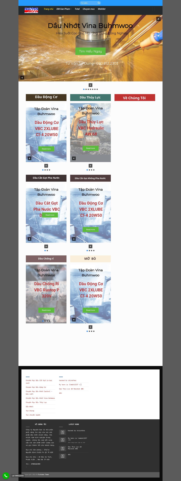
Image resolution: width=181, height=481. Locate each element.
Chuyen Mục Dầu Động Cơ (36, 387)
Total (77, 9)
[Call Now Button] (5, 475)
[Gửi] (99, 3)
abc (60, 393)
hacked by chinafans (67, 380)
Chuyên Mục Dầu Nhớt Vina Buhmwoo (40, 398)
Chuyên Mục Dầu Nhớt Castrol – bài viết (39, 392)
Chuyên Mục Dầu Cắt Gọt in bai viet (39, 382)
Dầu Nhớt (29, 407)
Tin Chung (30, 411)
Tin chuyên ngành (33, 415)
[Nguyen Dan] (31, 10)
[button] (158, 19)
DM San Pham (63, 9)
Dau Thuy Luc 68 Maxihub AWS (71, 389)
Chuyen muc (89, 9)
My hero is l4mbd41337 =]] (70, 385)
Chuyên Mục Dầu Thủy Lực (36, 402)
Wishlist (101, 9)
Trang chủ (48, 9)
